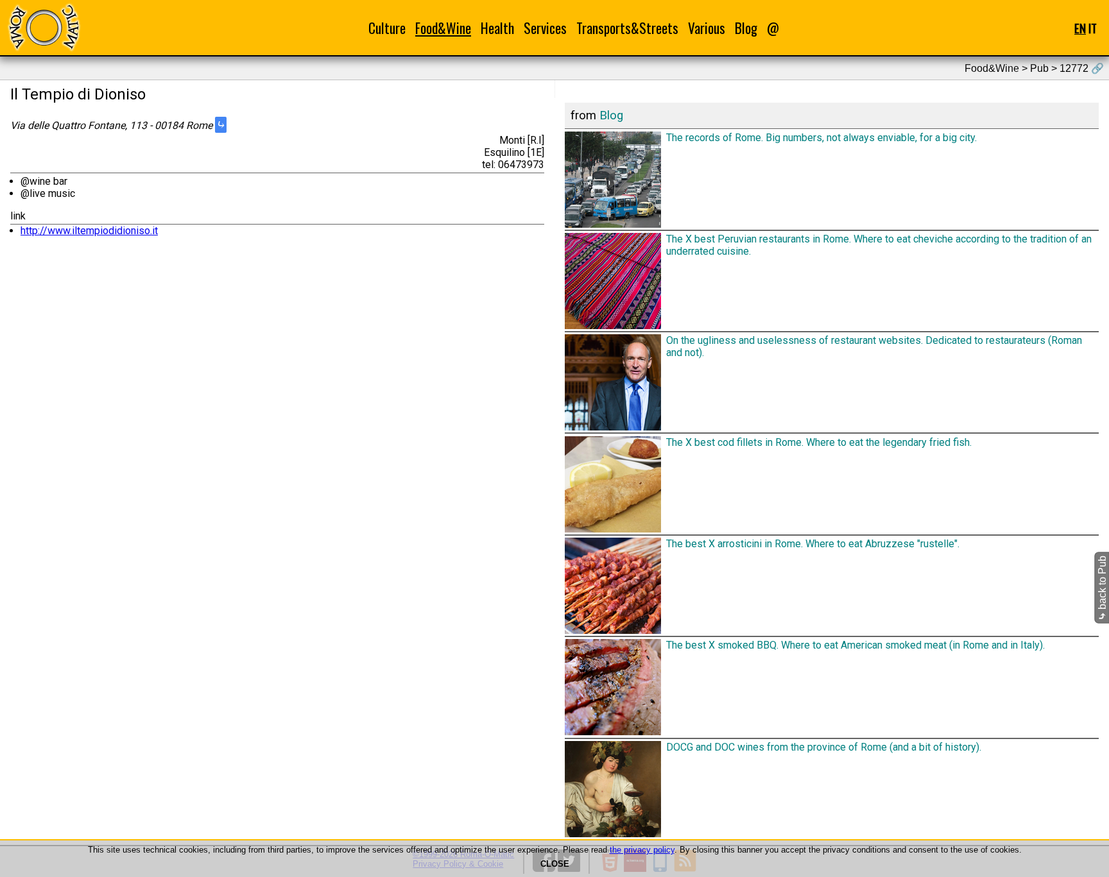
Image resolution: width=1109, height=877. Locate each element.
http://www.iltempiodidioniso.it (89, 231)
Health (497, 28)
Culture (387, 28)
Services (545, 28)
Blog (746, 28)
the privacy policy (642, 850)
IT (1092, 28)
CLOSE (554, 864)
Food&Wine (443, 28)
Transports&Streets (627, 28)
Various (706, 28)
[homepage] (43, 27)
